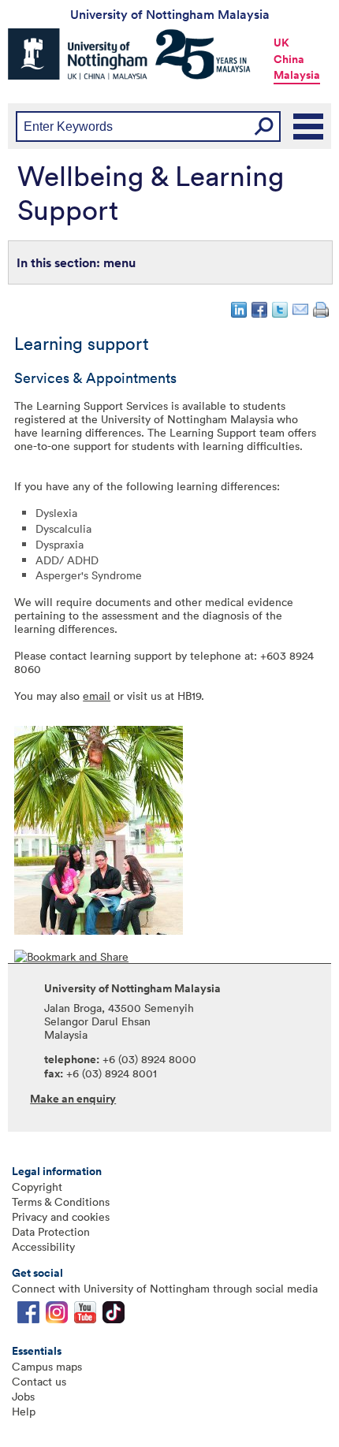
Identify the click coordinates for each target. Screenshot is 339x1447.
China (289, 59)
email (96, 695)
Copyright (37, 1186)
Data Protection (51, 1231)
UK (281, 42)
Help (23, 1411)
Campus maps (47, 1366)
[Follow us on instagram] (57, 1315)
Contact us (39, 1381)
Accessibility (43, 1246)
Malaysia (297, 75)
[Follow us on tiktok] (113, 1315)
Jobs (23, 1396)
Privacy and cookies (61, 1216)
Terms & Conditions (61, 1201)
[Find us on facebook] (28, 1315)
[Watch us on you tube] (85, 1315)
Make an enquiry (73, 1099)
